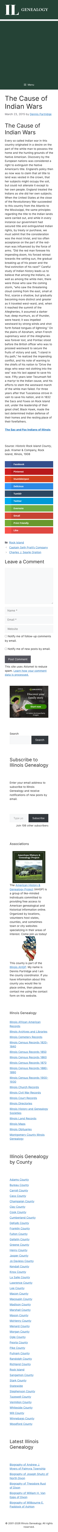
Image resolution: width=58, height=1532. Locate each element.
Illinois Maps (17, 1123)
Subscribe (38, 818)
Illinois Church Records (24, 1087)
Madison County (20, 1304)
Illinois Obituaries (21, 1129)
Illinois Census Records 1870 (28, 1062)
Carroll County (19, 1190)
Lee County (17, 1288)
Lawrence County (21, 1282)
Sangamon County (22, 1375)
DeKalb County (19, 1223)
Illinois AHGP (18, 967)
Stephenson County (22, 1391)
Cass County (18, 1195)
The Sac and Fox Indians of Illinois (28, 429)
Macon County (19, 1293)
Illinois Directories (21, 1103)
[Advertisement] (29, 49)
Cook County (18, 1212)
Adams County (19, 1179)
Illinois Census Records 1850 (28, 1051)
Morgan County (19, 1331)
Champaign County (22, 1201)
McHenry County (20, 1320)
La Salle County (20, 1277)
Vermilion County (21, 1402)
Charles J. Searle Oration (25, 552)
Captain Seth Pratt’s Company (28, 547)
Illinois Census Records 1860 (28, 1057)
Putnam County (20, 1353)
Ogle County (18, 1337)
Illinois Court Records (23, 1098)
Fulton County (19, 1233)
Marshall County (20, 1310)
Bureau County (19, 1185)
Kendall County (19, 1266)
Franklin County (20, 1228)
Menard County (20, 1326)
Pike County (17, 1348)
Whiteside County (21, 1407)
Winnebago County (22, 1418)
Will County (17, 1413)
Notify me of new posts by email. (29, 648)
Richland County (20, 1364)
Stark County (18, 1380)
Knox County (18, 1271)
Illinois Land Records (23, 1118)
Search (14, 733)
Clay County (17, 1206)
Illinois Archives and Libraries (28, 1031)
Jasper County (19, 1255)
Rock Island (16, 542)
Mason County (19, 1315)
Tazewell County (20, 1396)
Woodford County (21, 1424)
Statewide (16, 1386)
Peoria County (19, 1342)
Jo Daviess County (22, 1261)
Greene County (19, 1244)
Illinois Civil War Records (25, 1092)
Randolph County (21, 1358)
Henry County (18, 1250)
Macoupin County (21, 1299)
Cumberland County (23, 1217)
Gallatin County (19, 1239)
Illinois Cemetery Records (26, 1037)
